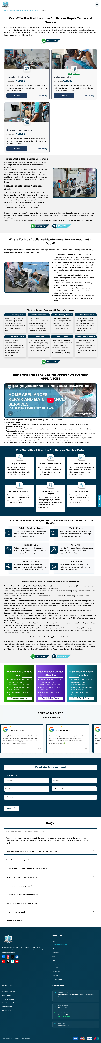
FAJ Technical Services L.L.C (83, 27)
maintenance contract (27, 548)
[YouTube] (3, 962)
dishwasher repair (24, 613)
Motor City (48, 649)
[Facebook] (3, 957)
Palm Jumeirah (30, 641)
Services (12, 10)
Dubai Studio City (82, 644)
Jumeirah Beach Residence (14, 646)
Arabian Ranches (88, 641)
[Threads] (8, 962)
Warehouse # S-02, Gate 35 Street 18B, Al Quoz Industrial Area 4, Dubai (76, 995)
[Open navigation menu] (97, 4)
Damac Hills (55, 641)
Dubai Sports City (68, 644)
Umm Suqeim (79, 649)
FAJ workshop (25, 215)
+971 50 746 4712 (63, 1014)
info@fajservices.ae (63, 1025)
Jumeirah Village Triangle (81, 646)
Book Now (17, 95)
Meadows (40, 649)
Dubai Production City (49, 644)
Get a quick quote (19, 698)
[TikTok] (12, 962)
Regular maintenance (12, 442)
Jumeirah (15, 649)
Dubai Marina (19, 641)
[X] (12, 957)
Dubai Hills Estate (43, 641)
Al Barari (64, 641)
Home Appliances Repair (25, 10)
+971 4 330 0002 (62, 1007)
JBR (90, 644)
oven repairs (59, 630)
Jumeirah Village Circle (58, 646)
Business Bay (9, 641)
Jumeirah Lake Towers (37, 646)
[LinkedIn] (17, 957)
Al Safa (78, 641)
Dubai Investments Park (28, 644)
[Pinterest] (17, 962)
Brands (37, 10)
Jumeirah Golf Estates (28, 649)
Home (6, 10)
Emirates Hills (69, 649)
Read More (41, 95)
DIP (38, 644)
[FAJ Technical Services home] (6, 4)
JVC (47, 646)
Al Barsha (71, 641)
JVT (69, 646)
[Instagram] (8, 957)
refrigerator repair (26, 593)
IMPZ (59, 644)
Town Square (58, 649)
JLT (26, 646)
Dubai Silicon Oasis (12, 644)
